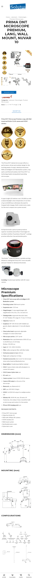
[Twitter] (6, 104)
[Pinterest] (12, 104)
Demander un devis (9, 92)
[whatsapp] (18, 104)
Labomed (14, 17)
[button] (3, 63)
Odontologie (22, 17)
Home (8, 17)
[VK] (10, 104)
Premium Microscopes (16, 19)
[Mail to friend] (14, 104)
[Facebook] (8, 104)
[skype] (20, 104)
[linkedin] (16, 104)
